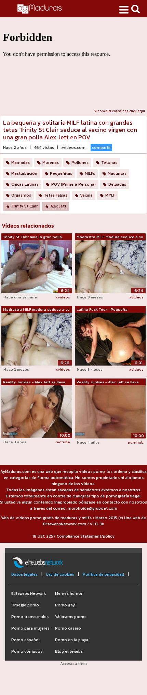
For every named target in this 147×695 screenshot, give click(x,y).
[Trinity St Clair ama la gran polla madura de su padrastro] (36, 266)
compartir (101, 147)
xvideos (63, 297)
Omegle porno (25, 605)
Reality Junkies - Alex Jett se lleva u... (34, 382)
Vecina (86, 195)
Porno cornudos (26, 651)
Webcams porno (70, 617)
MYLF (110, 195)
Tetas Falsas (55, 195)
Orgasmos (21, 195)
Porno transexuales (30, 617)
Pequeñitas (61, 173)
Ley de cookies (60, 574)
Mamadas (20, 162)
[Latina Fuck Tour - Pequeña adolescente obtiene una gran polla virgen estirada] (110, 339)
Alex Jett (58, 206)
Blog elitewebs (69, 651)
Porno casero (68, 628)
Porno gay (65, 605)
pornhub (136, 442)
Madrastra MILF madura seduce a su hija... (110, 237)
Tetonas (109, 162)
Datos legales (24, 574)
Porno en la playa (71, 640)
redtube (62, 442)
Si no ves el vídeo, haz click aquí (119, 110)
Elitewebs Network (28, 593)
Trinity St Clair (24, 206)
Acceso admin (73, 664)
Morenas (50, 162)
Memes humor (68, 593)
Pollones (80, 162)
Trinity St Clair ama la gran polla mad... (32, 237)
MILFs (90, 173)
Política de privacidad (103, 574)
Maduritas (117, 173)
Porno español (25, 640)
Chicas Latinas (25, 184)
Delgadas (117, 184)
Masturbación (24, 173)
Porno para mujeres (30, 628)
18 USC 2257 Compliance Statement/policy (73, 536)
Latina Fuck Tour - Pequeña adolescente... (102, 310)
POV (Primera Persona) (73, 184)
